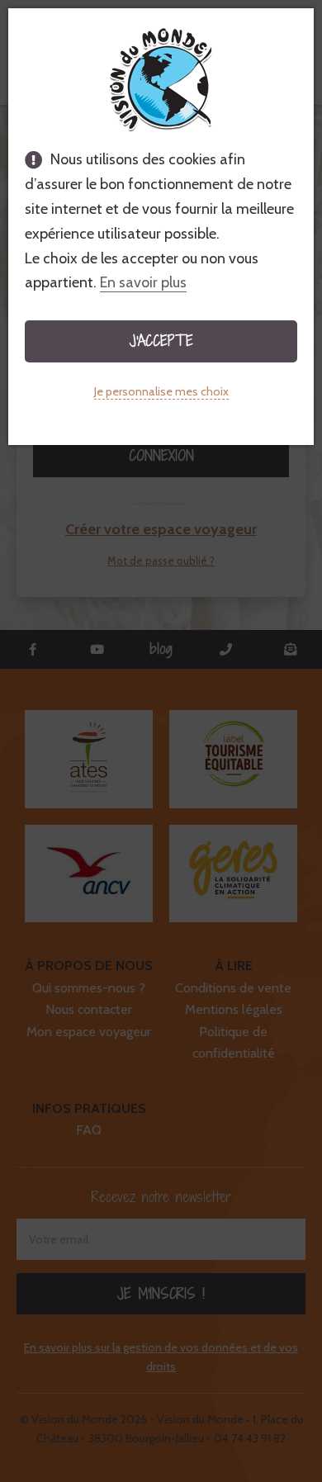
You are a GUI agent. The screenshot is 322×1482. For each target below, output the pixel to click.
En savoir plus (143, 282)
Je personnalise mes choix (161, 391)
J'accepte (161, 340)
